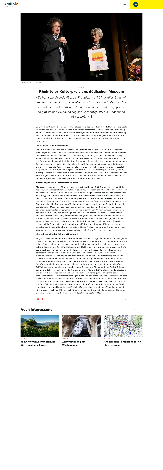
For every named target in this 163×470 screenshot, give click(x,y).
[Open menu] (125, 4)
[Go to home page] (11, 4)
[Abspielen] (135, 4)
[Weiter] (140, 309)
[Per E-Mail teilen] (38, 299)
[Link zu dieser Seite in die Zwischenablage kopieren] (125, 299)
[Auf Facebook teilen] (42, 299)
